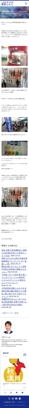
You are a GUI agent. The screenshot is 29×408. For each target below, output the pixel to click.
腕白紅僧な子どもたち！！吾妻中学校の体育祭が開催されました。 (13, 269)
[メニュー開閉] (26, 3)
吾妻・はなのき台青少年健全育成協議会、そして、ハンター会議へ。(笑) (14, 261)
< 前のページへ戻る (10, 313)
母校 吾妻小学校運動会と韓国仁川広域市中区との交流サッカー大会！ (14, 253)
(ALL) (24, 387)
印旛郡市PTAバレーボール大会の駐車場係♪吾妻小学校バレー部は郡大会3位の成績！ (14, 302)
